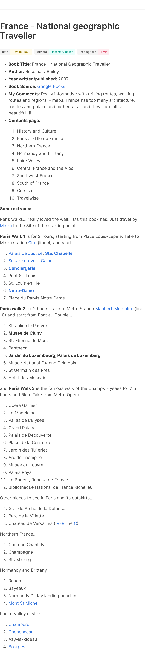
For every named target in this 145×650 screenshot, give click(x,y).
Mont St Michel (23, 603)
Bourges (16, 646)
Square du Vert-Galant (31, 260)
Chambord (19, 624)
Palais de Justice (25, 253)
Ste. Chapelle (58, 253)
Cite (33, 242)
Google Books (51, 86)
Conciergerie (21, 268)
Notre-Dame (21, 290)
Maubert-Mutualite (115, 308)
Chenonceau (21, 631)
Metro (6, 225)
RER (61, 523)
